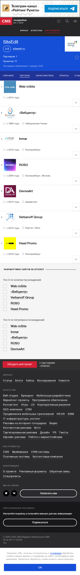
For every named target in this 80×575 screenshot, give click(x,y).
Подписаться (40, 522)
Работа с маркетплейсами (46, 437)
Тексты (63, 432)
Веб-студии (10, 395)
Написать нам (48, 493)
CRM (28, 409)
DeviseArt (26, 191)
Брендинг (27, 395)
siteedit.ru (19, 48)
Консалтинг (10, 404)
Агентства (36, 30)
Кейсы (30, 380)
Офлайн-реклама (14, 437)
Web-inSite (27, 86)
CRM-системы (40, 451)
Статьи (8, 380)
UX (33, 404)
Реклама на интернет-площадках (25, 423)
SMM (71, 414)
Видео (53, 423)
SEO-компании (13, 409)
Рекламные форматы (33, 471)
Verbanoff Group (30, 217)
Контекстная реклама (17, 427)
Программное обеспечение (49, 400)
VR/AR (61, 414)
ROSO (23, 165)
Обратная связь (59, 471)
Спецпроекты (12, 476)
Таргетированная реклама (20, 432)
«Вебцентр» (27, 112)
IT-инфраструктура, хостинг (21, 418)
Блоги (19, 380)
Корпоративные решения (53, 404)
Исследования (46, 380)
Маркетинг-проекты (16, 400)
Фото (37, 427)
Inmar (23, 138)
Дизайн (45, 432)
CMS (6, 451)
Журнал (24, 30)
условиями (56, 553)
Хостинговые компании (48, 456)
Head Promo (28, 243)
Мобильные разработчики (54, 395)
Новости (64, 380)
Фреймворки (20, 451)
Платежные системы (16, 456)
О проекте (9, 471)
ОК (40, 567)
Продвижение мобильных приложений (28, 414)
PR (54, 432)
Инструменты (52, 30)
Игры (24, 404)
